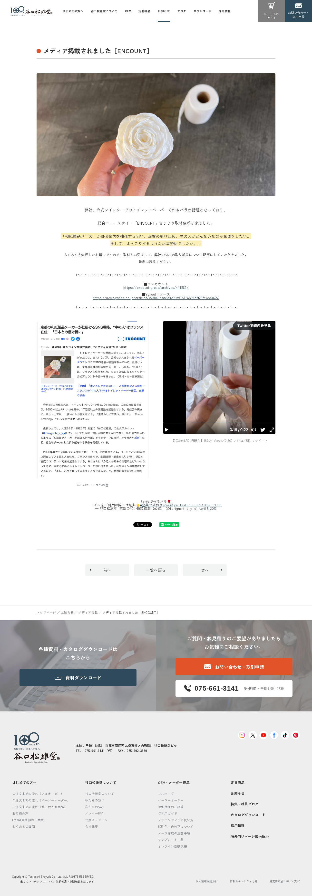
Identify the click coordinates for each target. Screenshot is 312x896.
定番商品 (237, 782)
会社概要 (91, 826)
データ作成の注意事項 (174, 833)
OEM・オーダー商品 (174, 782)
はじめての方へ (24, 782)
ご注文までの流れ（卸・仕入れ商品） (39, 806)
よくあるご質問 (23, 826)
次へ (205, 570)
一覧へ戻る (156, 570)
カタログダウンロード (248, 814)
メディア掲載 (88, 612)
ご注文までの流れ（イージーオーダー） (41, 800)
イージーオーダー (171, 800)
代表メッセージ (96, 820)
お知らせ (67, 612)
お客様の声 (20, 813)
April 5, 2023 (208, 508)
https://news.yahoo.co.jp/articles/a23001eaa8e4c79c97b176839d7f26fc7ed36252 (156, 297)
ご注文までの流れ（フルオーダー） (38, 793)
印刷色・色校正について (176, 826)
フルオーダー (167, 793)
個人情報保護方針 (207, 881)
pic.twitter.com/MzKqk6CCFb (198, 504)
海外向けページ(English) (250, 836)
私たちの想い (95, 800)
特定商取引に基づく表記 (285, 881)
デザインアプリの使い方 (176, 820)
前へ (107, 570)
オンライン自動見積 (172, 846)
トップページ (46, 612)
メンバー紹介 (95, 813)
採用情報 (237, 825)
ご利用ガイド (167, 813)
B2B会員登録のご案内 (28, 820)
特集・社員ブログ (244, 804)
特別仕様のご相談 (171, 806)
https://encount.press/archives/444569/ (156, 287)
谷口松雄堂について (101, 782)
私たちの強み (95, 806)
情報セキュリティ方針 (243, 881)
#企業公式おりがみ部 (156, 504)
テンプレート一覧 (171, 839)
